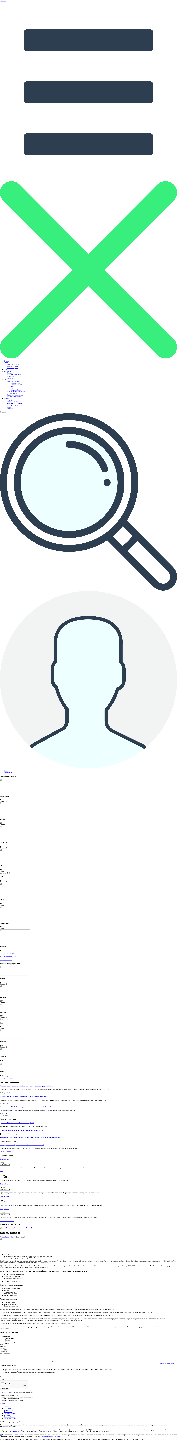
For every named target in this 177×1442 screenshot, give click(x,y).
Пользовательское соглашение (50, 1436)
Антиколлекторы (12, 393)
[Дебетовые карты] (14, 1342)
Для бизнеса (11, 386)
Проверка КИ (15, 383)
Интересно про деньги (14, 405)
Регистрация (8, 772)
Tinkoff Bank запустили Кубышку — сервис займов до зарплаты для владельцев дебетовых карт (32, 1137)
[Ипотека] (14, 1344)
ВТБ (1, 1171)
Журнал (6, 398)
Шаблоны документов (14, 396)
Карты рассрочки (12, 368)
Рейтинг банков (9, 378)
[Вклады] (14, 1340)
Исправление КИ (16, 385)
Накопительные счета (14, 374)
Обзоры (9, 400)
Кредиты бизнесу (16, 390)
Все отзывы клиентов (7, 1221)
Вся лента (10, 408)
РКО (12, 388)
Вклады (9, 373)
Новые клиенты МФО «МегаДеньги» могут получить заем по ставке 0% (24, 1096)
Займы (6, 369)
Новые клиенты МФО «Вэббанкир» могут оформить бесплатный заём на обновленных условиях (32, 1107)
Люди (9, 407)
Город (2, 1379)
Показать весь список (7, 1078)
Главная (2, 1237)
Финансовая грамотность (15, 403)
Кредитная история (13, 381)
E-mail (2, 1377)
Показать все (4, 1115)
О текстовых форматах (167, 1363)
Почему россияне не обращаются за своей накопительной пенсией (22, 1130)
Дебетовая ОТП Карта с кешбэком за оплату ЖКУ (17, 1123)
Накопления (7, 371)
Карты (6, 362)
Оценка (2, 1348)
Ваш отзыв (3, 1351)
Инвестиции (11, 376)
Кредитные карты (13, 364)
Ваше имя (3, 1346)
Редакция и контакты (10, 1418)
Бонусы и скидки (12, 402)
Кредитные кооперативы (15, 395)
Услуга (2, 1344)
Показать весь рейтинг (7, 953)
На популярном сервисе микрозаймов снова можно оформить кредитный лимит (27, 1086)
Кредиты (6, 361)
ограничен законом (13, 1431)
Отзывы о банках (9, 1417)
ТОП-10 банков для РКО (8, 956)
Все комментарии (5, 1151)
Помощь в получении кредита (16, 391)
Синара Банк (4, 1159)
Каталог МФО (8, 1410)
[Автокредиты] (14, 1338)
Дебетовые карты (12, 366)
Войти (6, 771)
